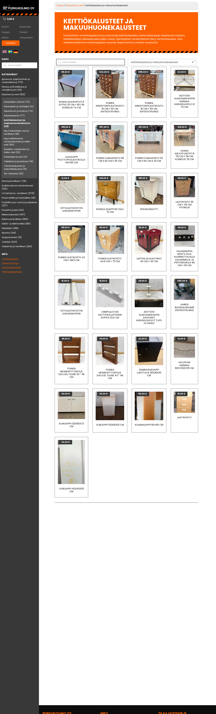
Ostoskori (10, 43)
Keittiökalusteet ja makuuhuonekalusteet (17, 122)
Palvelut (24, 32)
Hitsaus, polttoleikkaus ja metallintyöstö (14, 88)
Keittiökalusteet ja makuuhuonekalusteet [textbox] (161, 62)
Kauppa (6, 32)
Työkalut (6, 241)
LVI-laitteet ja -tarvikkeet (14, 193)
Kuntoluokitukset (11, 267)
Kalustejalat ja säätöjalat (16, 106)
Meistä (5, 37)
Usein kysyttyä (10, 263)
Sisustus (6, 232)
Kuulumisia (25, 26)
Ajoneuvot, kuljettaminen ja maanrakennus (16, 81)
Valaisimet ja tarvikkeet (14, 246)
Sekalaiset (7, 228)
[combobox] (162, 62)
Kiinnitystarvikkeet (11, 181)
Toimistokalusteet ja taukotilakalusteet (14, 167)
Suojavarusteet (9, 237)
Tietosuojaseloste (12, 272)
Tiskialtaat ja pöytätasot (16, 161)
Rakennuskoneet (10, 214)
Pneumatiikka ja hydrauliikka (16, 197)
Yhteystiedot (26, 37)
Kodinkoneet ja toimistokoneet (17, 185)
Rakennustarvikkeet (12, 219)
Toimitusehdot (10, 259)
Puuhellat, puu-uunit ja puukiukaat (19, 202)
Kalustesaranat (11, 115)
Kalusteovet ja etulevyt (16, 111)
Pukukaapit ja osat (13, 156)
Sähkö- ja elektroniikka (13, 223)
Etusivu (5, 26)
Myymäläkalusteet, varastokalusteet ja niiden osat (17, 141)
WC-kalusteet (11, 173)
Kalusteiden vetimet (14, 101)
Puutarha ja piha (10, 210)
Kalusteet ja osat (10, 94)
